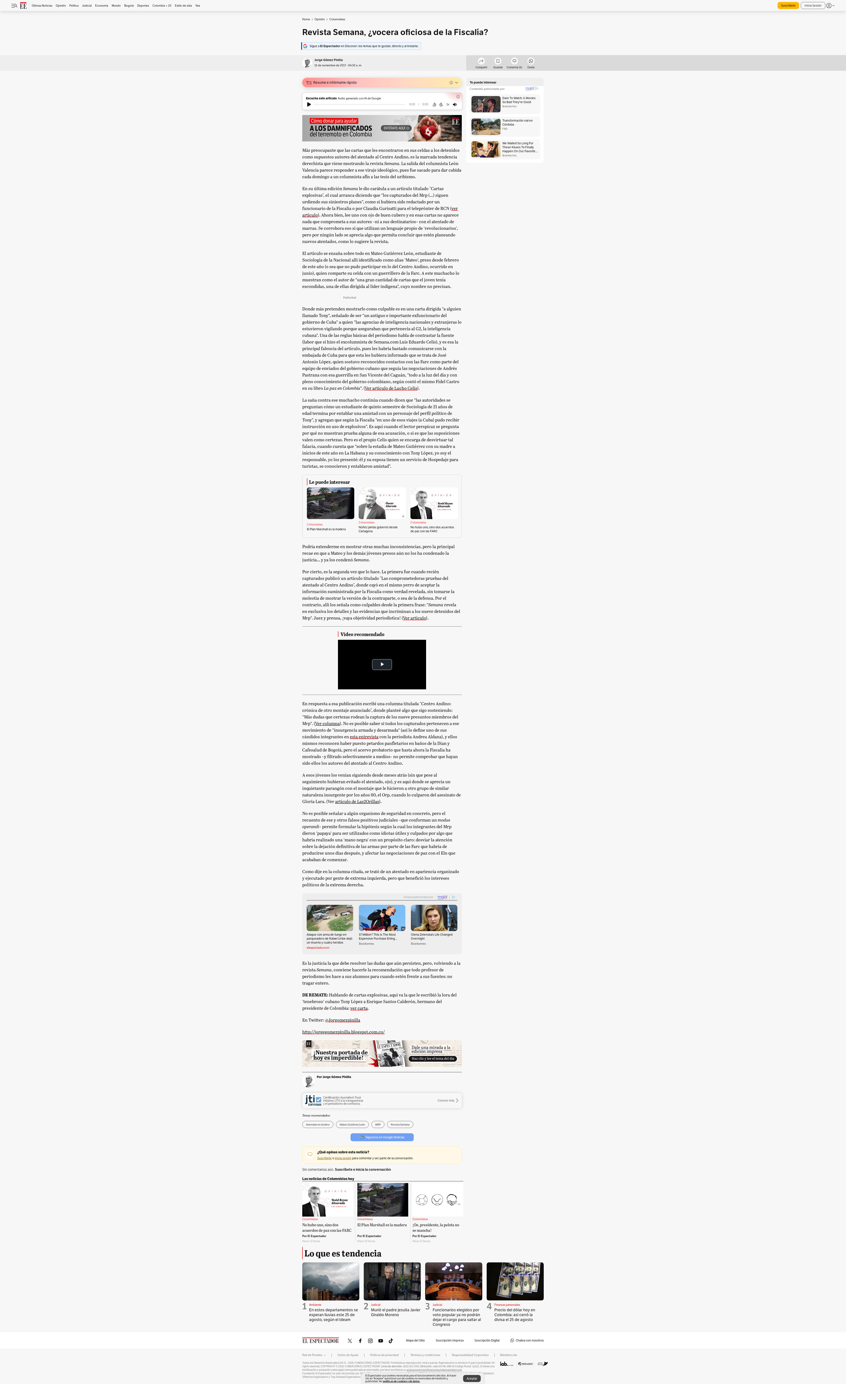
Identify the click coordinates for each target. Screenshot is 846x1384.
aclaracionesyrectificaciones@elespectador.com (434, 1369)
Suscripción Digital (487, 1340)
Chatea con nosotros (530, 1340)
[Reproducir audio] (309, 104)
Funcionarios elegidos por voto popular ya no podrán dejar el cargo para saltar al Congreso (457, 1317)
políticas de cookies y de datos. (401, 1381)
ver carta (359, 1008)
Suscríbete (788, 5)
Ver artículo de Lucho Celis (391, 388)
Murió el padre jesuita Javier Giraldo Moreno (395, 1312)
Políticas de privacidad (384, 1355)
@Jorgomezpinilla (342, 1020)
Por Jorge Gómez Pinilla (334, 1077)
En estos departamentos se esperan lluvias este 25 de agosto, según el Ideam (333, 1314)
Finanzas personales (507, 1305)
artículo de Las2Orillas (357, 801)
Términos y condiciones (425, 1355)
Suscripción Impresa (450, 1340)
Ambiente (315, 1305)
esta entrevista (364, 736)
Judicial (375, 1305)
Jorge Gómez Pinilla (328, 60)
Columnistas (315, 524)
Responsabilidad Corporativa (470, 1355)
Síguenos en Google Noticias (384, 1137)
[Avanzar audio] (441, 104)
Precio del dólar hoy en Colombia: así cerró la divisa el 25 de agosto (514, 1314)
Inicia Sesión (813, 5)
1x (447, 104)
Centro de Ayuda (348, 1355)
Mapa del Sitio (415, 1340)
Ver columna (327, 723)
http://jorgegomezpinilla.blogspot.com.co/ (343, 1032)
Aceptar (472, 1378)
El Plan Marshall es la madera (326, 529)
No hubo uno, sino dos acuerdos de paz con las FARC (432, 529)
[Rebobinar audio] (434, 104)
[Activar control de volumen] (454, 104)
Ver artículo (414, 618)
